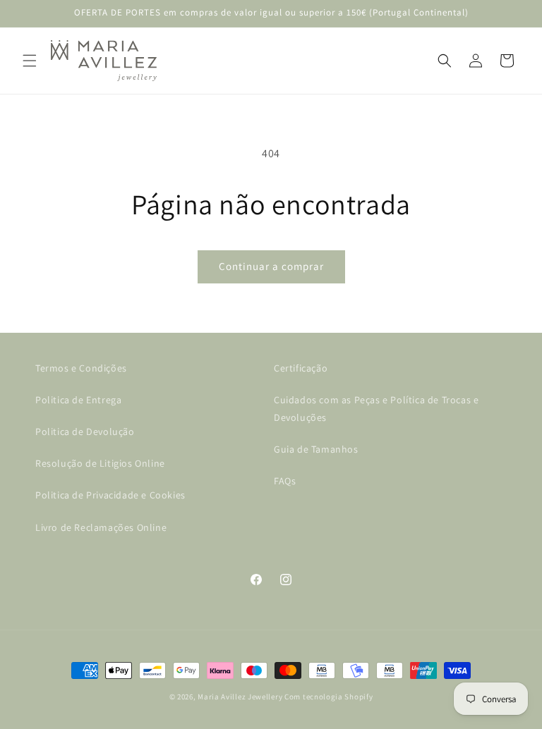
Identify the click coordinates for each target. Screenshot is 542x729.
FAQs (285, 480)
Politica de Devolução (85, 431)
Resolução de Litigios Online (100, 463)
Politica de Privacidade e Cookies (110, 495)
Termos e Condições (81, 368)
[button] (29, 60)
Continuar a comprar (271, 266)
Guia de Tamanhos (316, 449)
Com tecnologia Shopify (328, 697)
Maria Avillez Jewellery (240, 697)
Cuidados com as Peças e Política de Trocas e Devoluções (376, 408)
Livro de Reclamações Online (101, 527)
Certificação (300, 368)
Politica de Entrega (78, 399)
